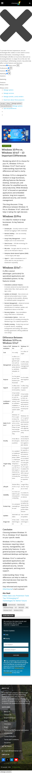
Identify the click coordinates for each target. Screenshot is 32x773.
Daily (6, 635)
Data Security (21, 605)
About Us (7, 711)
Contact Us (7, 715)
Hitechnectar (8, 589)
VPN (27, 607)
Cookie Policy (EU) (10, 736)
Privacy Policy (16, 767)
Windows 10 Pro (18, 610)
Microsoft (21, 607)
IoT (16, 607)
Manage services (9, 93)
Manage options (8, 90)
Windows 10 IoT (8, 610)
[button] (16, 26)
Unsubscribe (8, 733)
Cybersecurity (11, 605)
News (6, 721)
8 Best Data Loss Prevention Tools (16, 596)
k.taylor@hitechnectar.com (13, 751)
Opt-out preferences (10, 108)
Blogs (6, 727)
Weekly (7, 639)
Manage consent (6, 772)
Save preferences (6, 106)
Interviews (7, 724)
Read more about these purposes (14, 100)
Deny (8, 103)
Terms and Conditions (11, 740)
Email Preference (9, 718)
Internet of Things (8, 607)
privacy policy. (19, 668)
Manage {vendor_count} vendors (13, 96)
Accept (3, 103)
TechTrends (6, 146)
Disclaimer (7, 743)
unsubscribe (8, 673)
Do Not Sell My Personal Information (16, 730)
